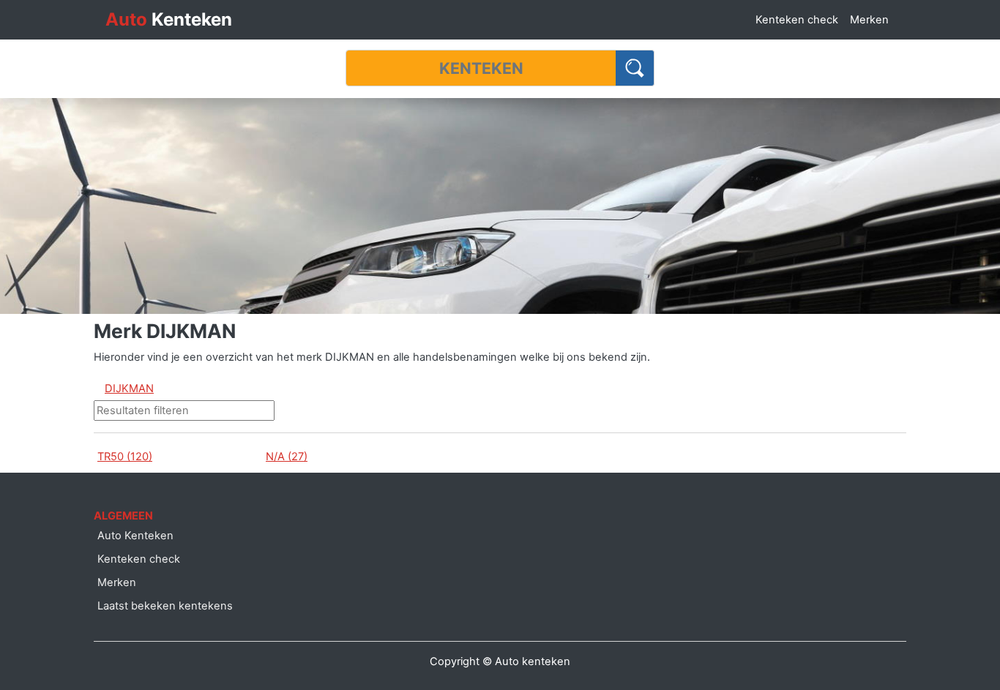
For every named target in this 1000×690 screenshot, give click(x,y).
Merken (869, 19)
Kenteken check (796, 19)
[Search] (635, 68)
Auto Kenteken (135, 535)
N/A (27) (286, 456)
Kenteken (168, 19)
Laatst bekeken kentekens (165, 605)
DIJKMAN (129, 388)
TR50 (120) (124, 456)
